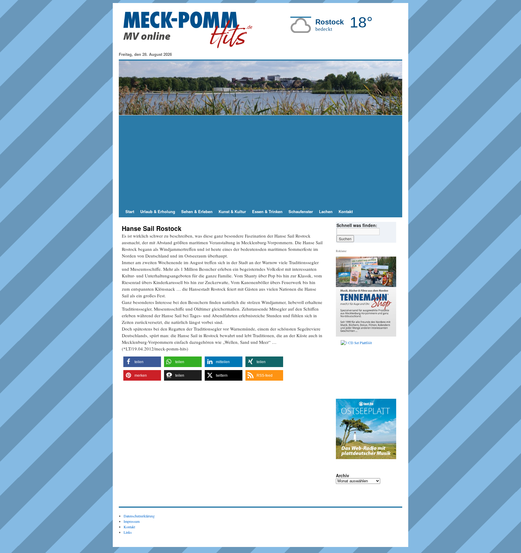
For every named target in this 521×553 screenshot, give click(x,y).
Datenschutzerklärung (139, 515)
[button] (142, 361)
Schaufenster (301, 211)
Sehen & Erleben (197, 211)
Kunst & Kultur (232, 211)
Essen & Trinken (267, 211)
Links (128, 532)
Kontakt (346, 211)
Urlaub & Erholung (157, 211)
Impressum (132, 521)
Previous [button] (343, 368)
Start (129, 211)
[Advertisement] (260, 160)
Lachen (326, 211)
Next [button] (389, 368)
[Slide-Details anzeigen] (368, 368)
